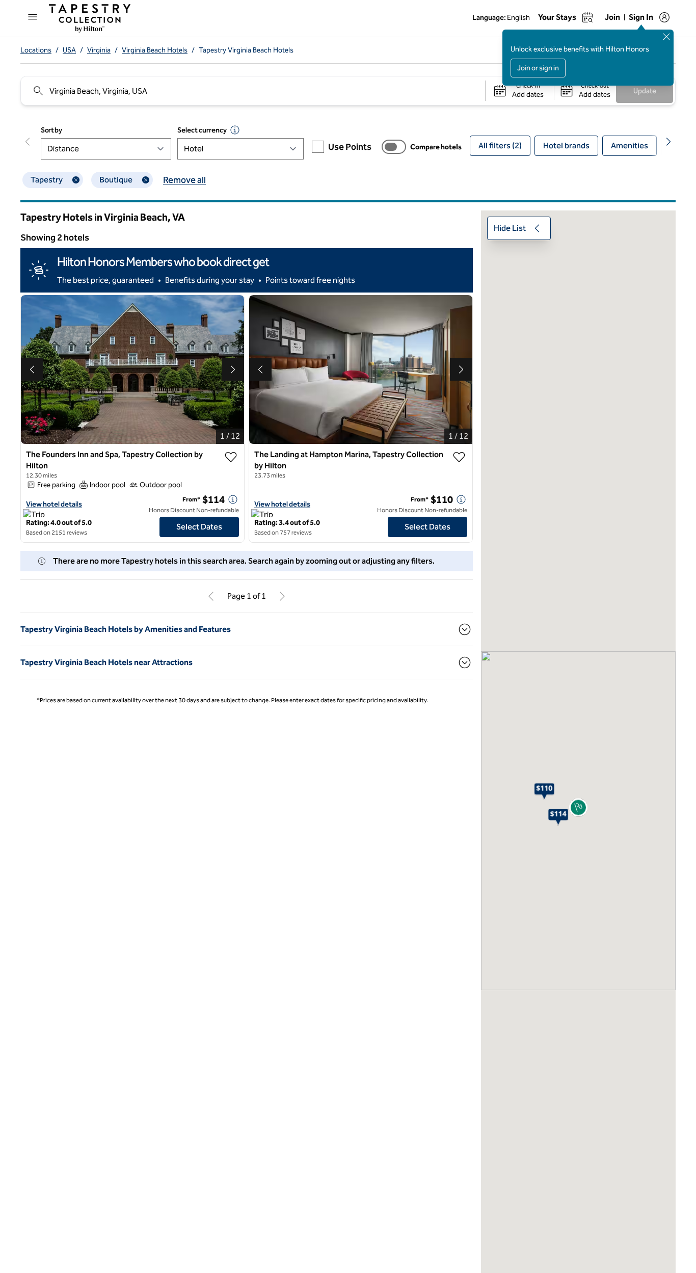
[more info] (233, 499)
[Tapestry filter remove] (76, 180)
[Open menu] (32, 17)
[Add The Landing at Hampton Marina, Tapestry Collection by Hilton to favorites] (459, 457)
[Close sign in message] (666, 37)
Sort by (51, 130)
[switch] (394, 147)
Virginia (99, 50)
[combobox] (252, 90)
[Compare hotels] (394, 147)
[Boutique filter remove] (146, 180)
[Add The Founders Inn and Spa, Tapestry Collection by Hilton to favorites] (231, 457)
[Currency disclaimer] (235, 130)
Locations (35, 50)
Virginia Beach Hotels (155, 50)
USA (69, 50)
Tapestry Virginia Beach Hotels (246, 50)
